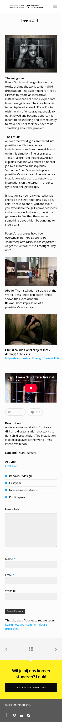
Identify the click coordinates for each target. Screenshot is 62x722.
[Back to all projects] (31, 648)
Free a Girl (11, 466)
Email (9, 575)
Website (10, 591)
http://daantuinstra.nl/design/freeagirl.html (33, 358)
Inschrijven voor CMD (31, 687)
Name (10, 559)
